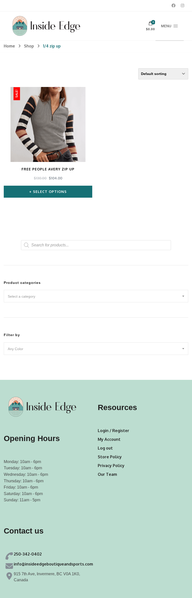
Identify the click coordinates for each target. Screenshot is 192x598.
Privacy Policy (111, 465)
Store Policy (110, 456)
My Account (109, 439)
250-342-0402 (28, 554)
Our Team (107, 474)
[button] (166, 26)
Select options (50, 191)
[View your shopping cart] (150, 24)
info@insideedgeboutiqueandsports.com (53, 564)
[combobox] (96, 296)
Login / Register (113, 430)
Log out (105, 448)
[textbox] (96, 296)
